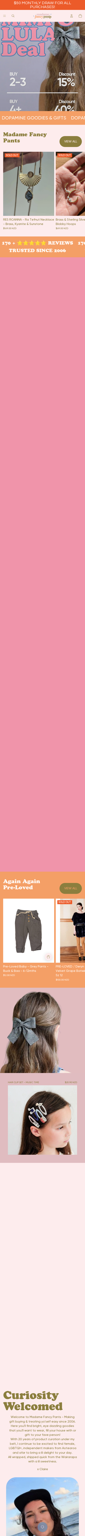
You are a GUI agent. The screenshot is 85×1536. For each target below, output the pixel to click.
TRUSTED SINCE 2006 (34, 250)
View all (70, 141)
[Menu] (4, 15)
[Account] (71, 16)
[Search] (13, 16)
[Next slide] (77, 940)
